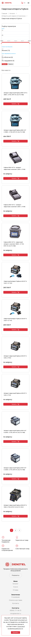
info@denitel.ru (15, 613)
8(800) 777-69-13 (15, 610)
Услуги (15, 587)
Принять (15, 632)
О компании (15, 597)
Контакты (15, 603)
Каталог (15, 584)
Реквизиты (15, 575)
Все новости (6, 70)
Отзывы (15, 590)
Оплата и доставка (15, 600)
